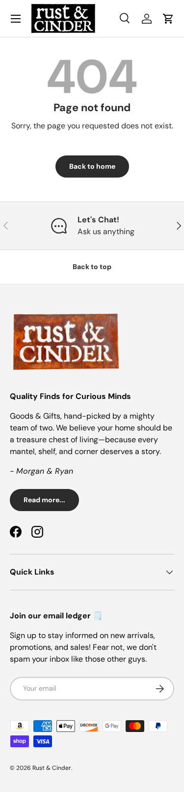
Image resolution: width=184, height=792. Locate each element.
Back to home (92, 166)
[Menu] (15, 19)
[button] (168, 19)
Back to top (92, 266)
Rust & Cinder (51, 768)
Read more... (44, 499)
